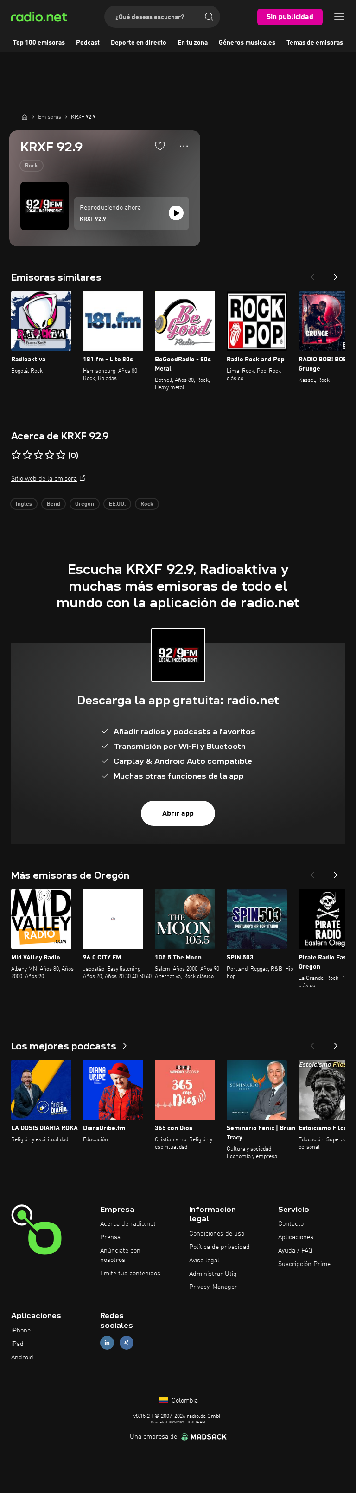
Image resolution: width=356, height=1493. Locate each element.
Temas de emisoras (314, 42)
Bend (53, 504)
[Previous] (312, 274)
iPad (17, 1344)
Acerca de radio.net (128, 1224)
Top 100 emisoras (39, 42)
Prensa (110, 1237)
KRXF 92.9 (93, 219)
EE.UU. (117, 504)
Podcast (88, 42)
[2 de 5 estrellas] (27, 455)
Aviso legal (204, 1260)
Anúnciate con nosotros (120, 1255)
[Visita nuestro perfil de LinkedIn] (107, 1342)
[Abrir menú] (339, 16)
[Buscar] (209, 16)
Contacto (291, 1224)
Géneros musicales (247, 42)
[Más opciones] (183, 146)
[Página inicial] (24, 117)
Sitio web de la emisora (44, 479)
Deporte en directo (138, 42)
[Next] (335, 274)
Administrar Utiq (213, 1274)
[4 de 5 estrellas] (49, 455)
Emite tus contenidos (130, 1273)
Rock (31, 166)
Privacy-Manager (213, 1287)
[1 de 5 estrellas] (16, 455)
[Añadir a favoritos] (160, 145)
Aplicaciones (295, 1237)
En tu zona (193, 42)
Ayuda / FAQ (295, 1251)
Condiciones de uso (216, 1233)
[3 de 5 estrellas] (38, 455)
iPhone (21, 1330)
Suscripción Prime (304, 1264)
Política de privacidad (219, 1247)
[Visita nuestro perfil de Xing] (126, 1342)
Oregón (84, 504)
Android (22, 1357)
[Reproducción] (176, 213)
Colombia (184, 1400)
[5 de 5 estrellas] (60, 455)
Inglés (24, 504)
